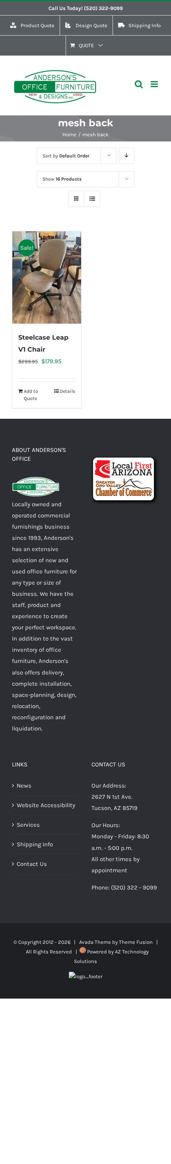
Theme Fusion (136, 942)
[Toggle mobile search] (139, 84)
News (24, 785)
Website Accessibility (46, 805)
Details (67, 391)
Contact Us (32, 864)
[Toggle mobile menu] (155, 84)
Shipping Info (35, 844)
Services (28, 824)
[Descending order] (126, 155)
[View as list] (92, 199)
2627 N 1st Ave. (111, 796)
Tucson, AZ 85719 (114, 808)
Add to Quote (31, 394)
